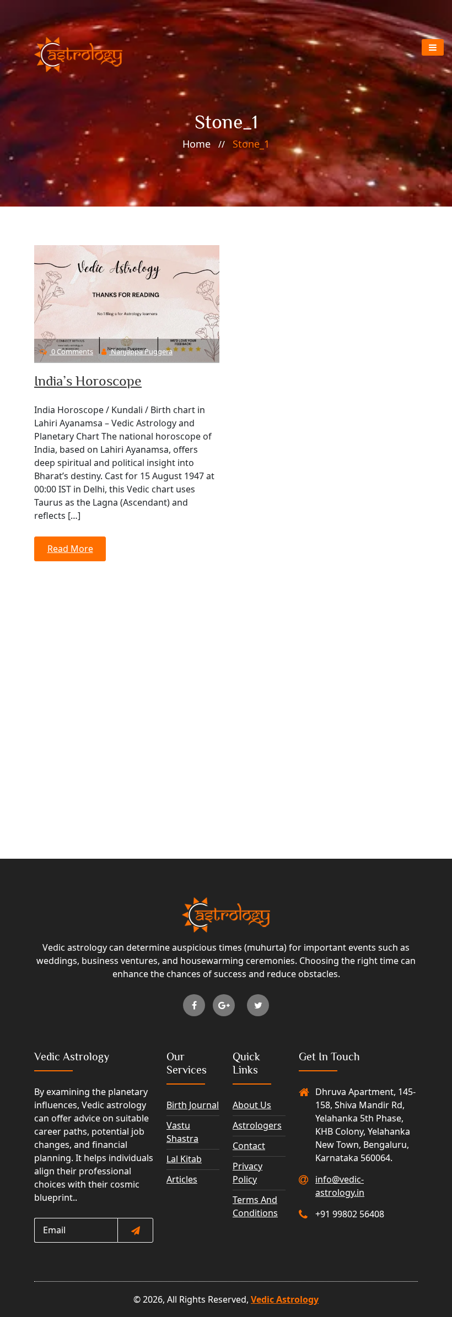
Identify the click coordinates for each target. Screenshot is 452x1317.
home (196, 143)
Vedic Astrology (285, 1299)
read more (70, 549)
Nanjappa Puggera (141, 351)
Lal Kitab (184, 1159)
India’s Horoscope (88, 381)
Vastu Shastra (182, 1132)
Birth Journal (192, 1105)
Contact (249, 1146)
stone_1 (251, 143)
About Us (252, 1105)
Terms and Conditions (255, 1206)
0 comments (71, 351)
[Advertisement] (226, 660)
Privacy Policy (247, 1172)
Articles (181, 1179)
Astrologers (257, 1125)
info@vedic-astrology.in (339, 1186)
